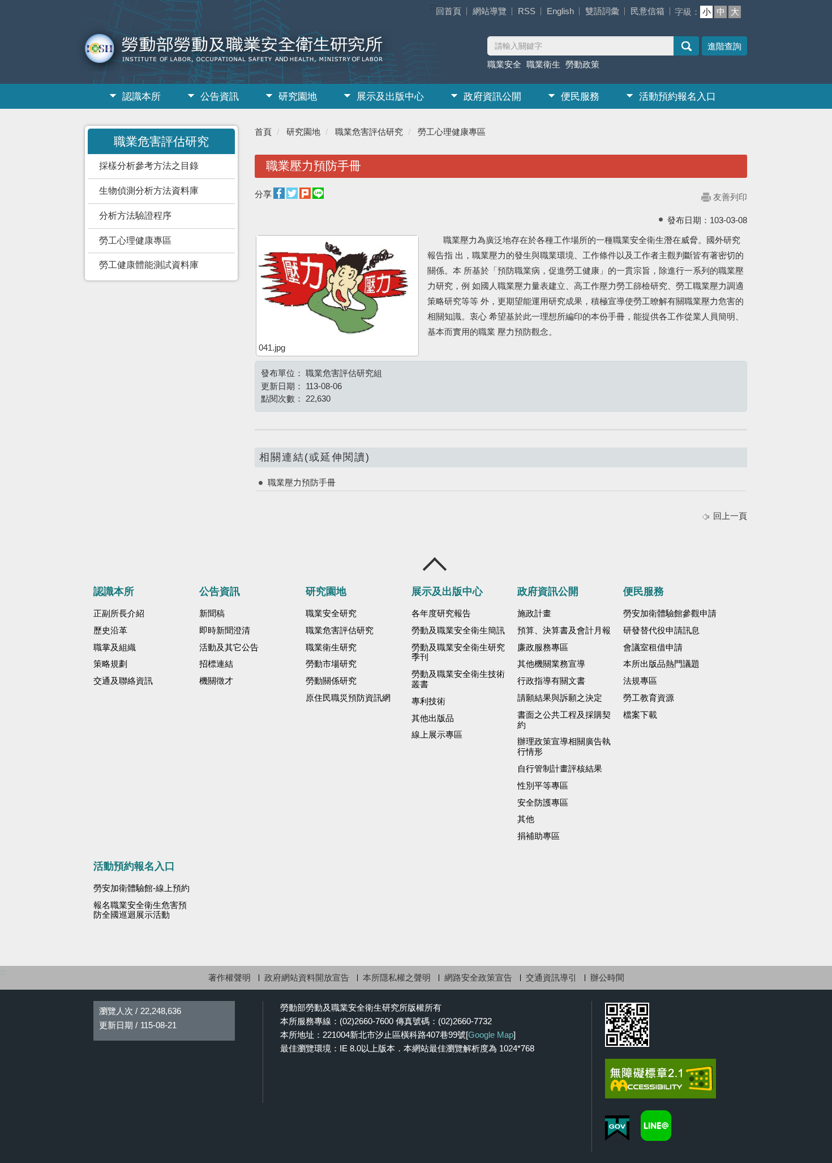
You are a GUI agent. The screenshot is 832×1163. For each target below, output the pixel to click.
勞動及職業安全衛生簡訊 (458, 630)
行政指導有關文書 (551, 680)
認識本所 (141, 96)
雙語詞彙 (602, 11)
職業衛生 (543, 64)
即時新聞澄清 (224, 630)
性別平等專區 (542, 785)
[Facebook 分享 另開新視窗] (279, 193)
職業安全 (504, 64)
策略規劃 (110, 663)
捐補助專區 (538, 836)
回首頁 (448, 11)
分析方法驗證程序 (135, 215)
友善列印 (730, 197)
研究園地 (297, 96)
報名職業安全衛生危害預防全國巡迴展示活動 (140, 910)
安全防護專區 (542, 802)
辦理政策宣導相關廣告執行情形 (564, 746)
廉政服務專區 (542, 647)
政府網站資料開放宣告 (306, 977)
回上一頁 (730, 516)
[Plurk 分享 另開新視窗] (305, 193)
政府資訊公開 (492, 96)
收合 (435, 564)
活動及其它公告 (229, 647)
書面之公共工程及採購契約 (564, 720)
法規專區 (640, 680)
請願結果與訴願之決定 (559, 697)
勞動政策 (582, 64)
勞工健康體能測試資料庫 (149, 265)
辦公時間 (607, 977)
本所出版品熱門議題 (661, 663)
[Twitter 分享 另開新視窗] (292, 193)
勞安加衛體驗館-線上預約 (141, 888)
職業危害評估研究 (369, 132)
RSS (526, 11)
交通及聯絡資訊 (123, 680)
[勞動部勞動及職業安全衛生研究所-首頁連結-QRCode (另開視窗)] (627, 1025)
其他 (525, 819)
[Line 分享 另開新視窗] (318, 193)
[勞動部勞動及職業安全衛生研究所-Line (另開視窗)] (656, 1126)
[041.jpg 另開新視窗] (337, 289)
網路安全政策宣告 (478, 977)
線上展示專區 (436, 734)
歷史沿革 (110, 630)
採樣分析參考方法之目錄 (149, 166)
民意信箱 (647, 11)
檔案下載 (640, 714)
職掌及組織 (114, 647)
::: (433, 6)
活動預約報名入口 (677, 96)
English (560, 11)
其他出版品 (432, 718)
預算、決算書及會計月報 (564, 630)
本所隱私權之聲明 (397, 977)
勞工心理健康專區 (135, 240)
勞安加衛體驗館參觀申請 (670, 613)
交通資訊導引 (551, 977)
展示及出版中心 (390, 96)
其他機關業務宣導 (551, 663)
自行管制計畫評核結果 (559, 768)
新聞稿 (212, 613)
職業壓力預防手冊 (302, 482)
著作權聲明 (229, 977)
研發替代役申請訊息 (661, 630)
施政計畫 (534, 613)
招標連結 (216, 663)
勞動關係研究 (331, 680)
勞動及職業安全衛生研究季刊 (458, 652)
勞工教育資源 (648, 697)
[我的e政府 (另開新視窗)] (617, 1128)
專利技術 (428, 701)
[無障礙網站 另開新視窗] (660, 1078)
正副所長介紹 (118, 613)
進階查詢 (724, 46)
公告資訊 (219, 96)
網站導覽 (490, 11)
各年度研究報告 (441, 613)
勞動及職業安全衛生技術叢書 (458, 679)
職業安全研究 (331, 613)
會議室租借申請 (653, 647)
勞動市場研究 (331, 663)
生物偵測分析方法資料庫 (149, 190)
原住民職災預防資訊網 (348, 697)
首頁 (263, 132)
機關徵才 (216, 680)
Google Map (490, 1035)
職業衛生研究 (331, 647)
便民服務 (580, 96)
